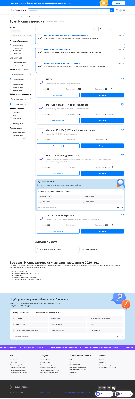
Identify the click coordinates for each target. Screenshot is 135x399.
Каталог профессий (74, 364)
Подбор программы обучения (77, 369)
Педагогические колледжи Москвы (49, 370)
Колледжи (44, 356)
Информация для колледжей (107, 367)
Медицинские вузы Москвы (17, 365)
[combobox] (70, 10)
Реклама (101, 362)
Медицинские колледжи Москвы (49, 365)
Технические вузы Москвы (17, 367)
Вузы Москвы (13, 360)
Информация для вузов (106, 365)
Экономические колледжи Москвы (49, 372)
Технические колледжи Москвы (48, 367)
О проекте (103, 356)
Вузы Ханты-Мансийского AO (30, 17)
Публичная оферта (45, 392)
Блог (70, 359)
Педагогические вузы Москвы (18, 370)
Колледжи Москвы (45, 360)
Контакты (102, 360)
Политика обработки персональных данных (77, 392)
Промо (120, 35)
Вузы (12, 356)
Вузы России (14, 17)
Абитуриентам (73, 372)
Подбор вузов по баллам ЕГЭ (77, 367)
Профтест (72, 362)
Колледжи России (45, 362)
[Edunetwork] (18, 10)
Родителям (72, 375)
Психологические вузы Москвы (18, 372)
